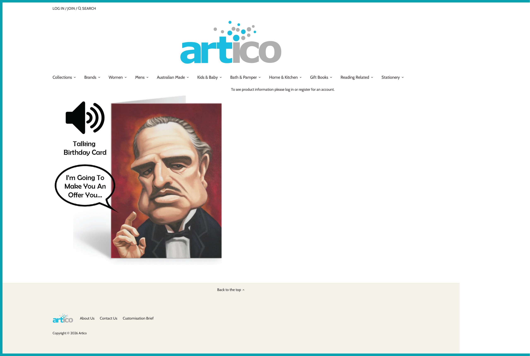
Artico (83, 333)
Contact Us (108, 318)
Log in (58, 8)
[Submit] (79, 9)
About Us (87, 318)
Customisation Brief (138, 318)
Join (71, 8)
